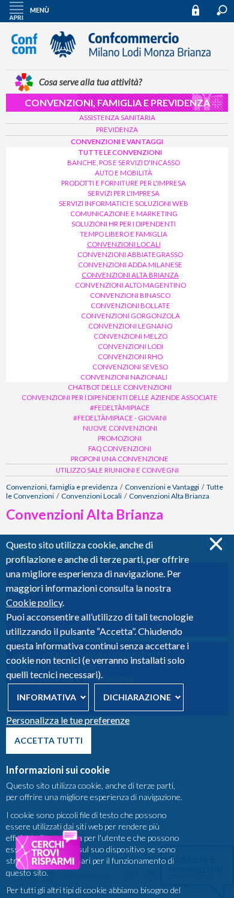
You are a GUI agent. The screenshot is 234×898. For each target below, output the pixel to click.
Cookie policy (34, 602)
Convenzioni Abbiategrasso (130, 254)
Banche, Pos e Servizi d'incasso (123, 162)
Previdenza (117, 129)
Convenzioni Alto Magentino (130, 285)
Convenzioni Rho (130, 356)
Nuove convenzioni (120, 428)
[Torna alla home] (117, 63)
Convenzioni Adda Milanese (130, 264)
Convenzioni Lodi (130, 346)
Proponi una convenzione (120, 459)
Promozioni (120, 438)
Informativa (46, 697)
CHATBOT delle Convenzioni (120, 387)
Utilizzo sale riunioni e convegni (117, 470)
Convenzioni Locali (124, 244)
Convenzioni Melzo (130, 336)
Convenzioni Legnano (130, 326)
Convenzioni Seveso (130, 367)
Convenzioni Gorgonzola (130, 316)
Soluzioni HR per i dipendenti (123, 224)
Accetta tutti (48, 740)
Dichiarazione (137, 697)
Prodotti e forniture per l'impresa (123, 183)
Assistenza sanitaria (117, 117)
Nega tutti (215, 544)
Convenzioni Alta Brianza (130, 275)
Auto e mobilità (123, 173)
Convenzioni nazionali (123, 377)
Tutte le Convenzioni (120, 152)
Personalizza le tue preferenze (68, 720)
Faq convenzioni (119, 448)
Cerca (222, 10)
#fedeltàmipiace (120, 407)
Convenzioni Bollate (130, 305)
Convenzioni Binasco (130, 295)
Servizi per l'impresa (124, 193)
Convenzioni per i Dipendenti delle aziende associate (120, 397)
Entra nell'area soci (201, 10)
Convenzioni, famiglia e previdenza (117, 102)
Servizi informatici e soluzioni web (123, 203)
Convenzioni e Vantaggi (117, 141)
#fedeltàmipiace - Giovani (120, 418)
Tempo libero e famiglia (123, 234)
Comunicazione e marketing (124, 213)
